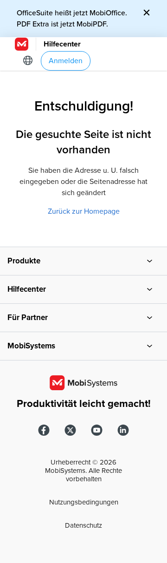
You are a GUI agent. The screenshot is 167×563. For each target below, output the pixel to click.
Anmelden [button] (66, 60)
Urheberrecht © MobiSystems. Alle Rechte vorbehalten (83, 470)
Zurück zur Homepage (84, 211)
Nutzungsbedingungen (83, 502)
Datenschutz (83, 525)
